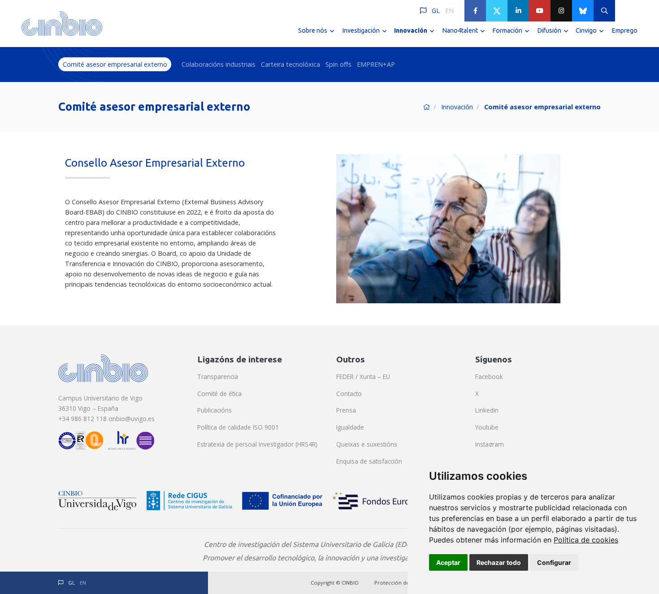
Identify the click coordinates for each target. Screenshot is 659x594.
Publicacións (214, 410)
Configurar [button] (554, 562)
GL (436, 10)
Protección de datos (399, 582)
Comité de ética (219, 393)
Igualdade (350, 427)
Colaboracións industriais (219, 64)
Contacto (349, 393)
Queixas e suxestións (366, 444)
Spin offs (338, 64)
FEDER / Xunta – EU (363, 376)
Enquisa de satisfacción (369, 461)
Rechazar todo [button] (499, 562)
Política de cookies (586, 539)
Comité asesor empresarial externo (115, 64)
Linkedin (487, 410)
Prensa (346, 410)
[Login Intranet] (626, 11)
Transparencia (217, 376)
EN (449, 10)
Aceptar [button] (448, 562)
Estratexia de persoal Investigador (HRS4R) (257, 444)
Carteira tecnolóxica (290, 64)
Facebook (489, 376)
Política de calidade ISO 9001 (238, 427)
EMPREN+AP (376, 64)
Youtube (487, 427)
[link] (586, 539)
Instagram (489, 444)
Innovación (457, 107)
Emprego (624, 30)
